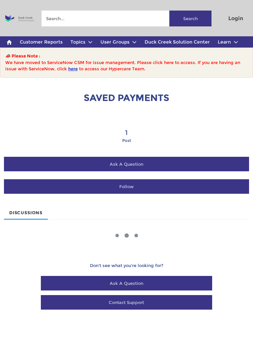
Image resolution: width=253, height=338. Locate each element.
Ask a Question (126, 164)
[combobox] (126, 18)
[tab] (26, 211)
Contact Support (126, 302)
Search (190, 18)
